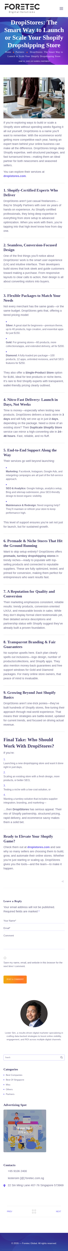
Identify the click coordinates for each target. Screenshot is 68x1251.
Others (9, 1089)
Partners (20, 52)
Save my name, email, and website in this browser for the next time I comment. (32, 964)
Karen (37, 61)
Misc (8, 1084)
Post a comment (15, 979)
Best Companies (14, 1075)
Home (8, 52)
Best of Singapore (15, 1079)
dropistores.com (14, 176)
